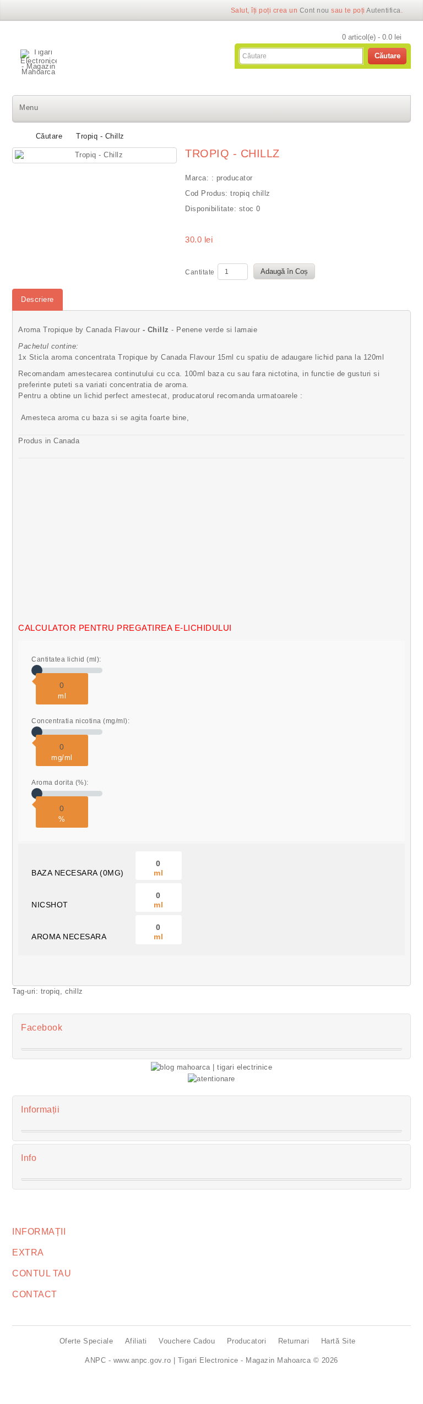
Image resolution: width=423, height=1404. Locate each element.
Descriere (37, 299)
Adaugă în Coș (284, 271)
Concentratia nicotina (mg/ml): (80, 721)
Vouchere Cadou (187, 1341)
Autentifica (383, 10)
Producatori (247, 1341)
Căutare (49, 136)
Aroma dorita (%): (60, 782)
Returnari (294, 1341)
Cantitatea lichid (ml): (66, 659)
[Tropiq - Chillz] (94, 155)
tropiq (50, 991)
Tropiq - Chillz (100, 136)
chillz (74, 991)
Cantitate (200, 272)
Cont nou (314, 10)
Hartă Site (338, 1341)
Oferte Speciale (86, 1341)
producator (234, 178)
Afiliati (136, 1341)
